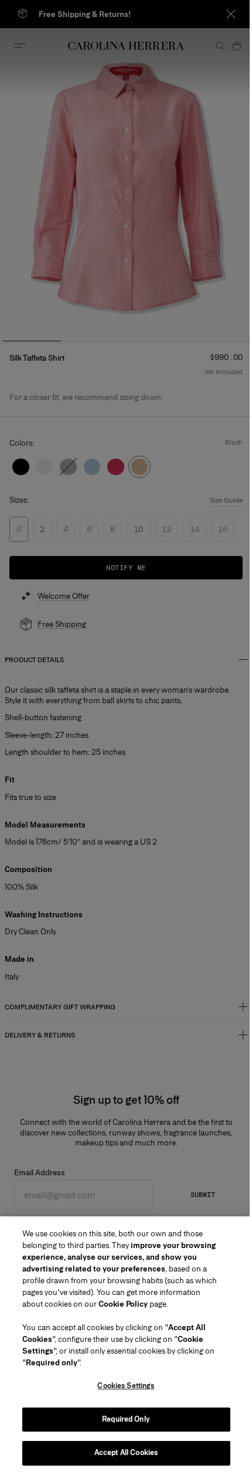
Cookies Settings (125, 1386)
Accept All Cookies (126, 1452)
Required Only (126, 1419)
